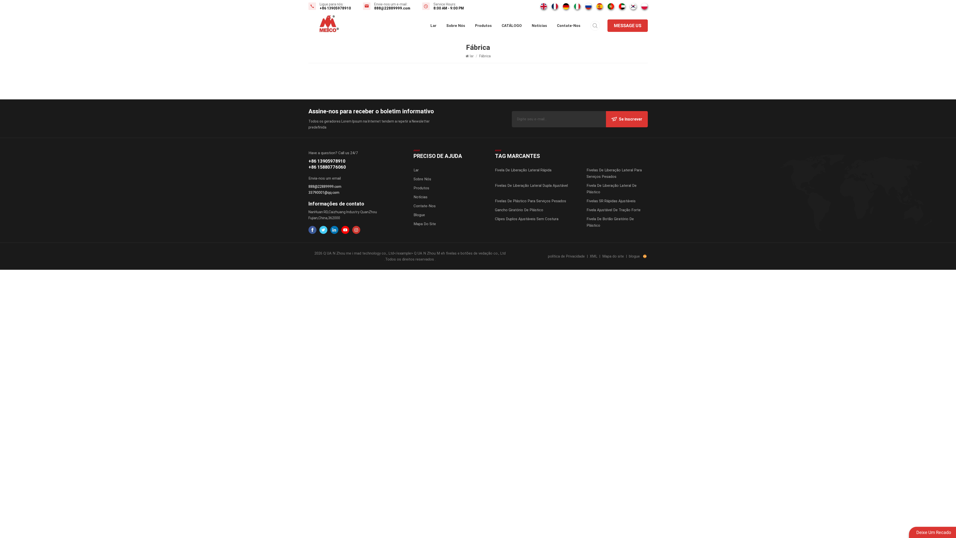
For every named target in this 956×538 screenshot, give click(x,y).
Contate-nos (568, 25)
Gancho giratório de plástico (519, 210)
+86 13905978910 (335, 8)
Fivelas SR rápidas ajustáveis (611, 201)
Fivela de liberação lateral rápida (523, 170)
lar (433, 25)
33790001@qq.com (323, 193)
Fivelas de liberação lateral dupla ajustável (531, 185)
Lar (416, 170)
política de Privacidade (566, 256)
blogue (634, 256)
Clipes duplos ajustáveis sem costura (526, 219)
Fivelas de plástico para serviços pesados (530, 201)
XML (593, 256)
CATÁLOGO (512, 25)
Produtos (483, 25)
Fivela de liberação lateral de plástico (612, 188)
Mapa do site (425, 224)
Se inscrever (630, 119)
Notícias (539, 25)
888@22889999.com (392, 8)
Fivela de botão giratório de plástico (610, 222)
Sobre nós (455, 25)
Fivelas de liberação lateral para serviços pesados (614, 173)
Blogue (419, 215)
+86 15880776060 (327, 167)
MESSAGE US (627, 25)
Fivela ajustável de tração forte (614, 210)
